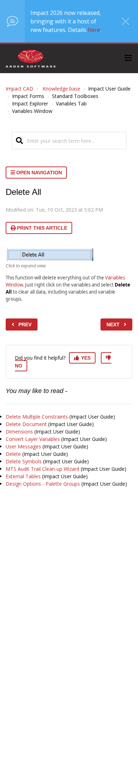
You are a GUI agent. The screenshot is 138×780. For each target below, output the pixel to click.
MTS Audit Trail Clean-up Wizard (42, 468)
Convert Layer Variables (33, 439)
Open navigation (38, 172)
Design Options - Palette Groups (43, 483)
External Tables (23, 476)
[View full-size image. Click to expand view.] (49, 255)
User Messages (23, 446)
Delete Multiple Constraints (37, 416)
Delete (13, 454)
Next (113, 324)
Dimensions (19, 431)
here (94, 30)
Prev (24, 324)
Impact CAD (19, 88)
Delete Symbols (24, 461)
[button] (128, 59)
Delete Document (26, 424)
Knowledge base (61, 88)
